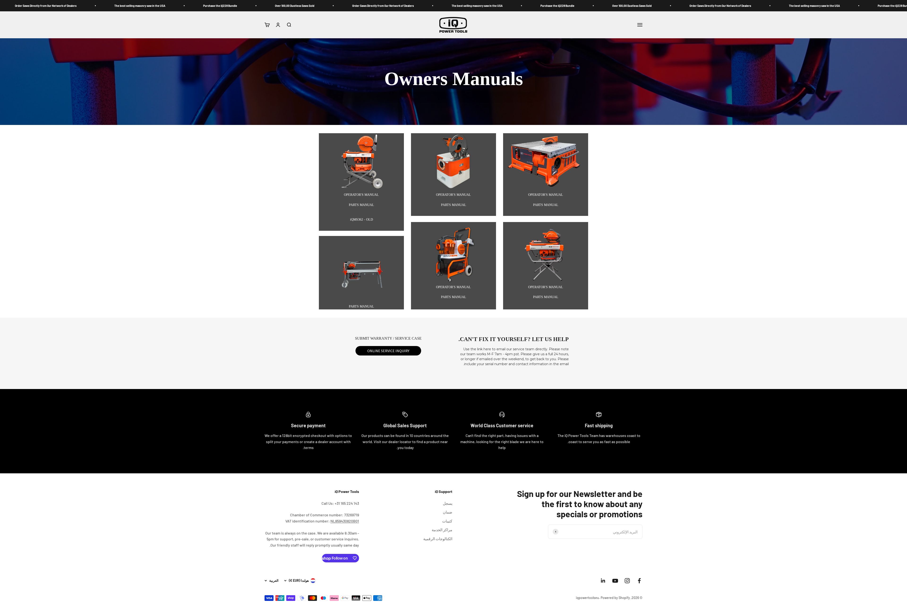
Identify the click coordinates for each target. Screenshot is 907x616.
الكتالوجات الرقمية (437, 538)
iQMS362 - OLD (361, 219)
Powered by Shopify (615, 598)
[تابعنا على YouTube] (615, 581)
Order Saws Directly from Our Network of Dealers (824, 5)
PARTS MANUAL (545, 205)
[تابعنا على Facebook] (639, 581)
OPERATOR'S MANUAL (545, 195)
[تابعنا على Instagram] (627, 581)
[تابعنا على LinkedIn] (603, 581)
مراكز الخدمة (442, 529)
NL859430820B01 (344, 521)
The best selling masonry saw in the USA (580, 5)
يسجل (447, 503)
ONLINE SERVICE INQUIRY (388, 350)
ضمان (447, 512)
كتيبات (447, 521)
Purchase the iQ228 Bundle (661, 5)
